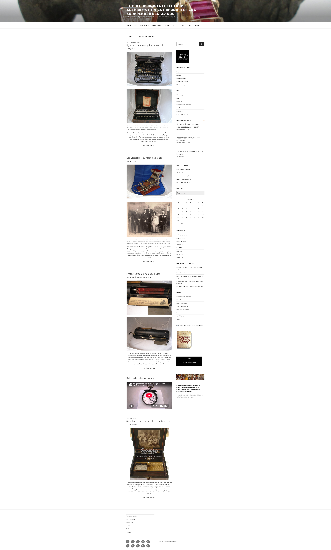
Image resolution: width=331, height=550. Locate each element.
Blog (135, 25)
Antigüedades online (131, 516)
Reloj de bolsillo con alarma (140, 378)
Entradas (178, 238)
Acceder (178, 75)
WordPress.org (180, 85)
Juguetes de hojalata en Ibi (183, 179)
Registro (178, 72)
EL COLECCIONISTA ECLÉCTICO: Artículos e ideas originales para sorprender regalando (161, 10)
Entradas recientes (184, 120)
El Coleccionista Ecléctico (183, 104)
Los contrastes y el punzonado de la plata (191, 286)
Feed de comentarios (182, 81)
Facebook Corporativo (182, 309)
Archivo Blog (129, 522)
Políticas (128, 532)
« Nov (182, 223)
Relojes (166, 25)
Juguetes (181, 25)
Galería (178, 108)
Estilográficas (156, 25)
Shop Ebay (179, 300)
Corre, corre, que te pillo (182, 176)
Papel (189, 25)
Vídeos (196, 25)
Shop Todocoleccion (182, 306)
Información (179, 111)
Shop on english (130, 519)
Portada (128, 525)
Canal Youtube (180, 316)
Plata (173, 25)
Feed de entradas (181, 78)
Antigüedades (144, 25)
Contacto (179, 101)
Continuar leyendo (149, 145)
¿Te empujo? (179, 172)
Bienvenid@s (180, 95)
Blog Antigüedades (181, 303)
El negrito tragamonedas (183, 169)
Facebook (179, 313)
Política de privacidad (182, 114)
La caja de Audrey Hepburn (183, 182)
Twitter (178, 319)
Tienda (128, 25)
